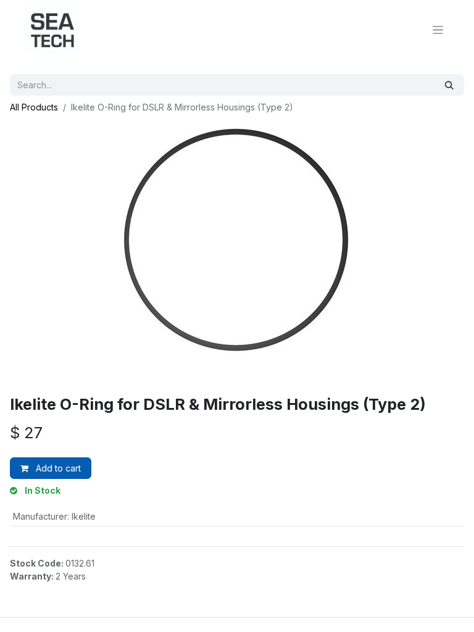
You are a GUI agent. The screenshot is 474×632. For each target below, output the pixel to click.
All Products (34, 107)
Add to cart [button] (57, 468)
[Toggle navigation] (438, 30)
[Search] (449, 85)
